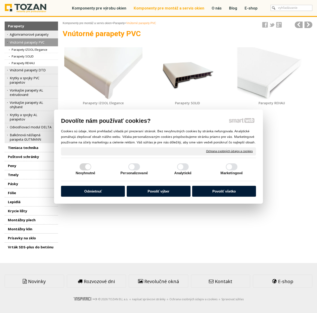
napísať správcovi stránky (148, 299)
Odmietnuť (93, 191)
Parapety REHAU (272, 103)
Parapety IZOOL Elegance (103, 103)
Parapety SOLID (187, 103)
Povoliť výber (158, 191)
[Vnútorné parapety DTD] (308, 25)
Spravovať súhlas (232, 299)
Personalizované (134, 173)
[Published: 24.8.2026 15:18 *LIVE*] (94, 299)
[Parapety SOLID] (188, 73)
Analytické (182, 173)
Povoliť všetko (224, 191)
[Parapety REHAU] (272, 73)
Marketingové (231, 173)
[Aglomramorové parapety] (299, 25)
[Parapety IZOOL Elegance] (103, 73)
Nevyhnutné (85, 173)
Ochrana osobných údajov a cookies (229, 151)
